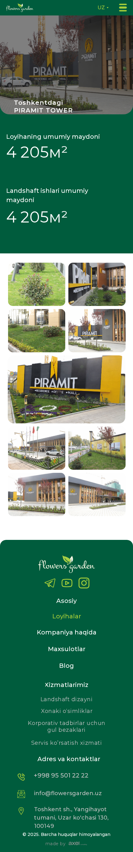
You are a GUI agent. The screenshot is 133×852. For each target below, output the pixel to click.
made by (55, 843)
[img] (84, 583)
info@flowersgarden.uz (68, 793)
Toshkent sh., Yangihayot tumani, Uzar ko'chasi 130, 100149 (71, 817)
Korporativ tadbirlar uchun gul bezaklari (66, 726)
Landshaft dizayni (67, 699)
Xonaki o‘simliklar (66, 711)
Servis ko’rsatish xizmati (66, 743)
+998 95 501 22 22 (61, 775)
